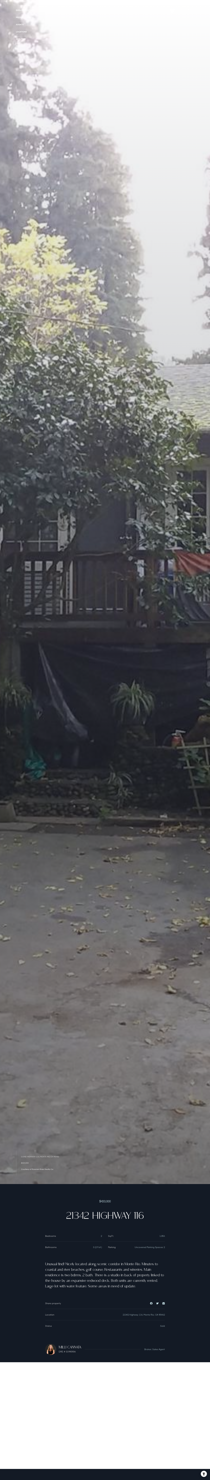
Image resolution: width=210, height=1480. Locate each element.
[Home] (181, 11)
